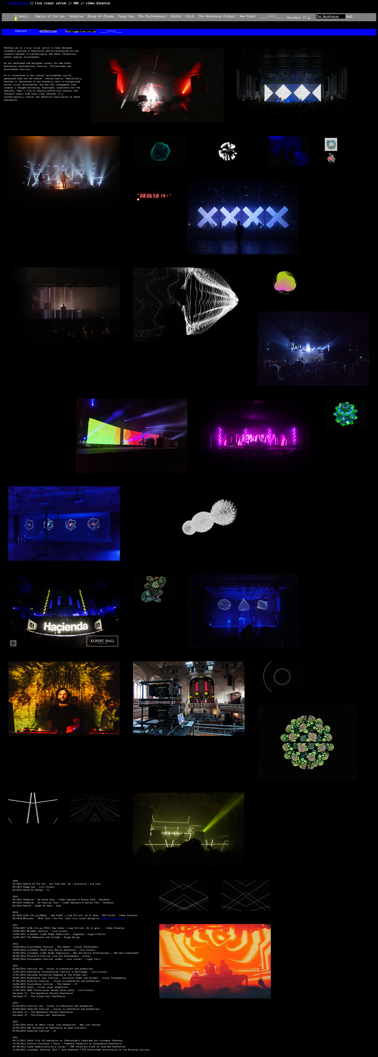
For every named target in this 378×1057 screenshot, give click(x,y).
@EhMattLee (48, 31)
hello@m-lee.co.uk (80, 31)
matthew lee (18, 3)
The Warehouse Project (334, 16)
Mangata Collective (112, 918)
